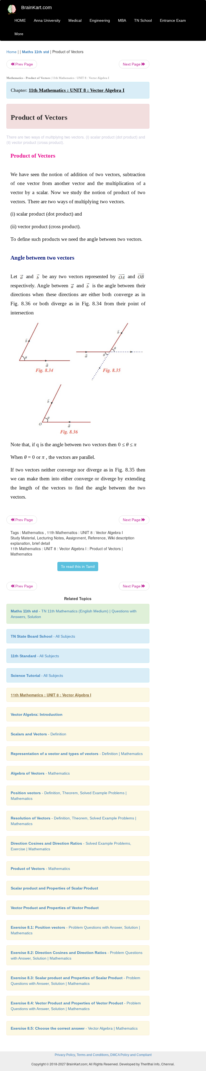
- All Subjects (43, 636)
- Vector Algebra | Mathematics (74, 1028)
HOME (20, 20)
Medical (75, 20)
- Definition (38, 734)
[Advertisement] (178, 129)
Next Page (132, 64)
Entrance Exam (173, 20)
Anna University (47, 20)
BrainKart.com (36, 7)
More (18, 34)
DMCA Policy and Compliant (131, 1055)
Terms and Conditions (93, 1055)
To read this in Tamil (78, 566)
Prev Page (23, 64)
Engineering (100, 20)
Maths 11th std (35, 52)
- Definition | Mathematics (77, 753)
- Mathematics (40, 773)
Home (11, 52)
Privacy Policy (65, 1055)
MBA (122, 20)
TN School (143, 20)
